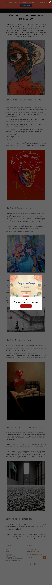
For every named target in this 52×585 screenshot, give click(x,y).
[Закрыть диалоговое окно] (49, 2)
